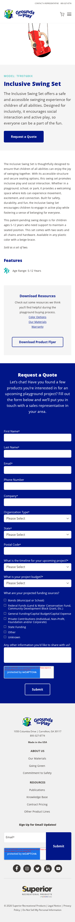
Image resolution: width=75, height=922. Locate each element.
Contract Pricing (37, 804)
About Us (37, 751)
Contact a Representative (47, 3)
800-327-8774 (66, 3)
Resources (37, 782)
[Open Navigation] (69, 14)
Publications (37, 790)
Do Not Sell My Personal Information (41, 910)
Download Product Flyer (37, 342)
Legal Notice (54, 905)
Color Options (37, 317)
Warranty (37, 326)
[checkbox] (37, 619)
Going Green (37, 766)
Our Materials (38, 322)
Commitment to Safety (37, 773)
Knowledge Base (37, 797)
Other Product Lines (37, 811)
